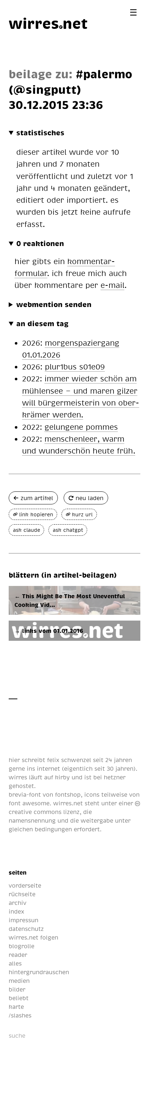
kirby (62, 777)
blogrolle (21, 946)
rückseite (22, 894)
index (16, 911)
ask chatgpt (68, 530)
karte (16, 1006)
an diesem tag (42, 323)
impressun (23, 920)
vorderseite (25, 885)
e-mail (112, 285)
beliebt (19, 998)
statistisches (40, 132)
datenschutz (26, 928)
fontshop (68, 794)
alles (15, 963)
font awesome (29, 803)
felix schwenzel (69, 760)
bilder (17, 989)
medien (19, 980)
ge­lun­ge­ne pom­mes (81, 427)
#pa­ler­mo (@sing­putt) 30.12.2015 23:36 (70, 89)
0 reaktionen (40, 243)
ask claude (26, 530)
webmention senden (53, 304)
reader (18, 954)
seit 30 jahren (113, 768)
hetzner (114, 777)
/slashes (20, 1015)
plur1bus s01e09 (75, 366)
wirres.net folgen (33, 937)
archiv (17, 902)
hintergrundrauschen (39, 972)
